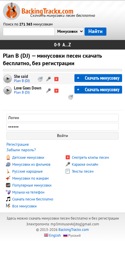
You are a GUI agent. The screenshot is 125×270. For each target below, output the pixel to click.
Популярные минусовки (31, 185)
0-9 (57, 45)
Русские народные (27, 171)
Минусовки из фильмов (30, 165)
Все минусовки (24, 206)
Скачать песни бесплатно (32, 199)
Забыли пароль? (21, 150)
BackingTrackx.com (47, 11)
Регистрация (17, 144)
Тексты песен (82, 171)
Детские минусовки (27, 158)
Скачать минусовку (102, 78)
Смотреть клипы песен (90, 158)
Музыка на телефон (27, 192)
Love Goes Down (27, 88)
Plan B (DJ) (22, 81)
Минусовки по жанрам (30, 178)
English (55, 235)
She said (21, 76)
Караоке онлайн (84, 165)
